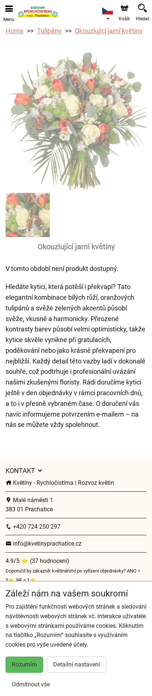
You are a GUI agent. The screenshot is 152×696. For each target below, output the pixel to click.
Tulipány (49, 31)
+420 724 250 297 (36, 526)
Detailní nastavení (76, 664)
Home (15, 31)
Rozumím (24, 664)
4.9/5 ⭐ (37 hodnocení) (37, 560)
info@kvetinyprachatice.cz (46, 543)
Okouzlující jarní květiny (109, 31)
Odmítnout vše (31, 684)
